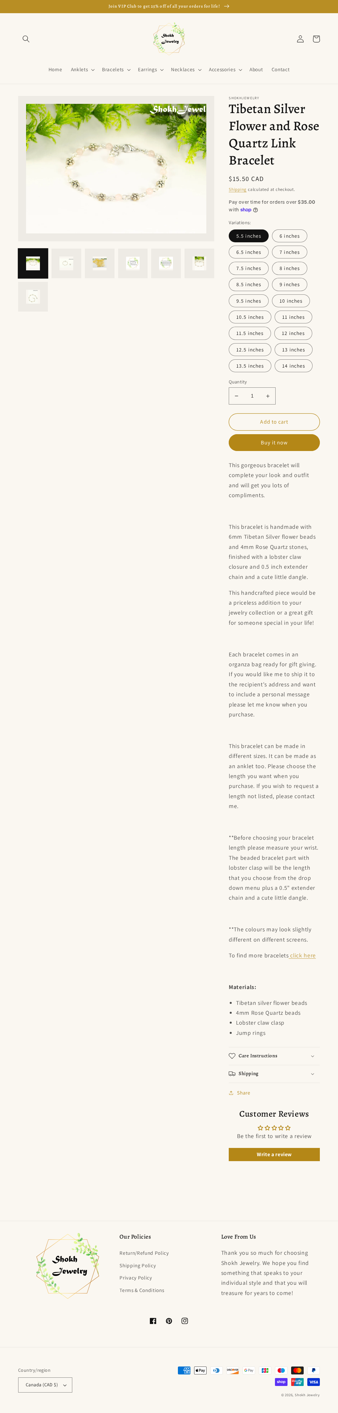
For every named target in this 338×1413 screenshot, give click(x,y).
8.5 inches (248, 284)
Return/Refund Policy (144, 1252)
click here (302, 955)
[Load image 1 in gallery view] (33, 263)
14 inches (293, 365)
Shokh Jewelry (307, 1395)
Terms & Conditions (141, 1290)
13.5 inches (250, 365)
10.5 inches (250, 317)
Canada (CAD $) (42, 1384)
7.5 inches (248, 268)
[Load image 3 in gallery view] (100, 263)
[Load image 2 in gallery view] (66, 263)
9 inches (290, 284)
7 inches (290, 252)
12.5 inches (250, 349)
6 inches (290, 235)
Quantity (238, 381)
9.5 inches (248, 300)
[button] (26, 39)
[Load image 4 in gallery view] (133, 263)
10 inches (291, 300)
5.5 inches (248, 235)
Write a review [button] (274, 1154)
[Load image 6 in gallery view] (199, 263)
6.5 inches (248, 252)
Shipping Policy (137, 1265)
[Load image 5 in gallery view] (166, 263)
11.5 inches (249, 333)
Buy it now (274, 442)
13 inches (293, 349)
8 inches (290, 268)
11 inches (293, 317)
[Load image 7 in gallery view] (33, 297)
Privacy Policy (135, 1277)
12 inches (293, 333)
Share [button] (243, 1092)
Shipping (238, 189)
